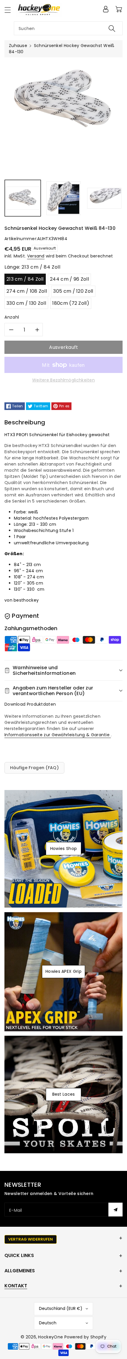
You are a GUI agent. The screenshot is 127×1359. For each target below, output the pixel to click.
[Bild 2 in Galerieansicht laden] (63, 198)
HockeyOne (50, 1337)
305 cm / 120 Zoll (73, 291)
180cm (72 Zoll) (70, 303)
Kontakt (15, 1285)
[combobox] (68, 28)
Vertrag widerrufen (30, 1239)
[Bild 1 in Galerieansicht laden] (22, 198)
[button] (10, 10)
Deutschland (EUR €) (60, 1308)
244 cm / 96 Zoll (69, 279)
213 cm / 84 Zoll (25, 279)
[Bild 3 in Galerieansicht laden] (104, 198)
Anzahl (11, 317)
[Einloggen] (105, 9)
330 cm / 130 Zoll (26, 303)
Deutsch (47, 1323)
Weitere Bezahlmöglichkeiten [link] (63, 380)
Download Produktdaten (30, 704)
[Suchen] (112, 28)
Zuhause (18, 45)
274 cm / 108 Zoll (26, 291)
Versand (36, 256)
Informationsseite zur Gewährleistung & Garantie (57, 735)
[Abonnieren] (115, 1209)
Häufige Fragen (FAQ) (34, 768)
